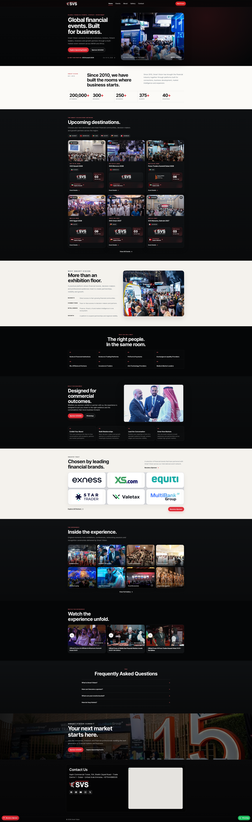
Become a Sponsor (152, 467)
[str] (87, 497)
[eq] (165, 480)
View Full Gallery (126, 592)
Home (110, 3)
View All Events (126, 251)
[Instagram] (85, 792)
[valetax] (126, 497)
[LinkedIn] (76, 792)
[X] (90, 792)
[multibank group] (165, 497)
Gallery (132, 3)
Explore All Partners (75, 509)
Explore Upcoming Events (78, 50)
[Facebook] (71, 792)
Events (118, 3)
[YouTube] (81, 792)
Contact (141, 3)
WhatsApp (90, 416)
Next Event (180, 3)
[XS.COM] (126, 480)
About (125, 3)
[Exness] (87, 480)
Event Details (75, 190)
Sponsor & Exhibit (98, 50)
